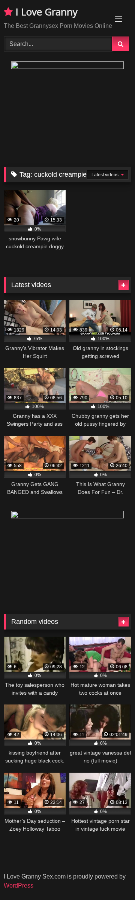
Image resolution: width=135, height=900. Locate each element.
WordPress (18, 885)
